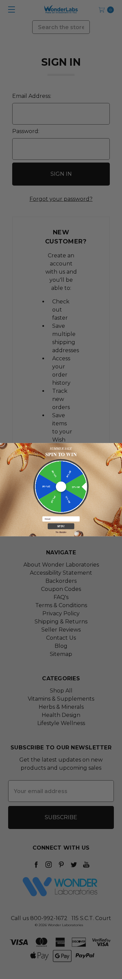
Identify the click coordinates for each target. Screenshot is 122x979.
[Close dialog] (119, 446)
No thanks (61, 532)
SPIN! (61, 526)
